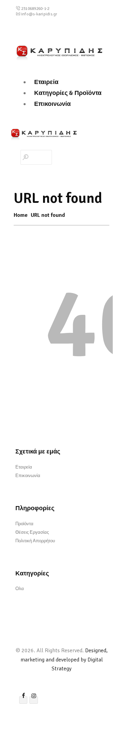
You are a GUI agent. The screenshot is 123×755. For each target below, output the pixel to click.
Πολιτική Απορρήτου (35, 541)
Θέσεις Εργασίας (32, 532)
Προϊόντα (24, 524)
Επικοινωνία (27, 475)
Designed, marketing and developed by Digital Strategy (64, 659)
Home (21, 215)
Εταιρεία (23, 467)
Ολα (19, 588)
